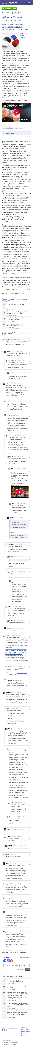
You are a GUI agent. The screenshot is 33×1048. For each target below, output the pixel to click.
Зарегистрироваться (13, 1028)
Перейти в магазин (23, 36)
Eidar (12, 572)
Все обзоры (6, 13)
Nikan (8, 708)
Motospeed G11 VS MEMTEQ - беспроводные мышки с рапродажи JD (18, 305)
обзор (21, 668)
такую (13, 341)
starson (7, 854)
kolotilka (11, 816)
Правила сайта (25, 1029)
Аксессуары (18, 24)
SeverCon (9, 680)
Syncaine (7, 863)
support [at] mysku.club (11, 1044)
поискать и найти (22, 673)
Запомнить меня (10, 969)
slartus (7, 383)
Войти (28, 2)
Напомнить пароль (25, 957)
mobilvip (10, 544)
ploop (8, 415)
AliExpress (10, 24)
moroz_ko (8, 898)
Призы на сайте (25, 1035)
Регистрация (20, 969)
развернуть (28, 333)
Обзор (3, 24)
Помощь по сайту (25, 1031)
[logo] (11, 2)
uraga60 (7, 635)
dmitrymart (15, 293)
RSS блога (6, 20)
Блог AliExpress (13, 17)
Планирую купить (9, 289)
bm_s (6, 884)
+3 (16, 289)
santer (7, 912)
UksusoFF (8, 339)
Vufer (8, 401)
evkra (6, 931)
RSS (4, 334)
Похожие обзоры (8, 299)
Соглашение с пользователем (10, 1042)
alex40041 (9, 351)
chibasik (10, 435)
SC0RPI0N (9, 829)
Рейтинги (23, 1033)
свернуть (21, 333)
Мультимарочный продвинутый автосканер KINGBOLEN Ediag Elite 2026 (17, 1004)
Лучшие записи (16, 13)
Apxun (11, 517)
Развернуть (16, 328)
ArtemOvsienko (9, 692)
